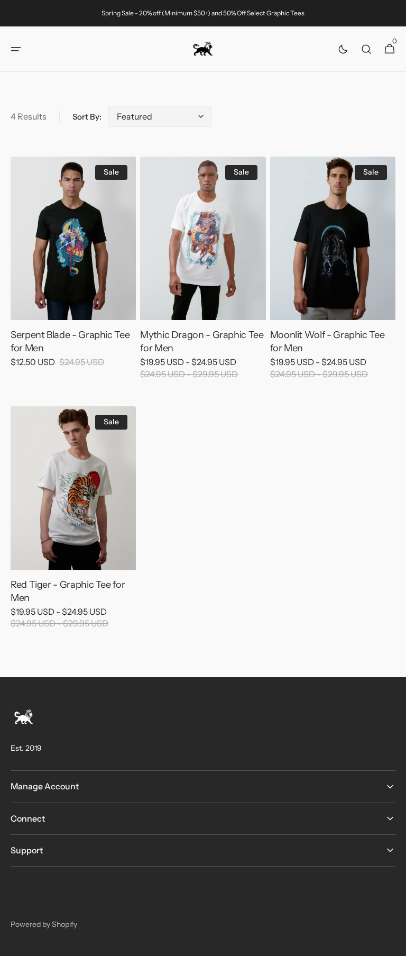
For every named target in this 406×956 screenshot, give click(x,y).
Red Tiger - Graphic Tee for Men (68, 591)
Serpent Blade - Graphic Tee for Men (70, 341)
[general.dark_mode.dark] (343, 49)
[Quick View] (38, 292)
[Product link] (73, 269)
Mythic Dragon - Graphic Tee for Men (201, 341)
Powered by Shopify (44, 924)
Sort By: (87, 117)
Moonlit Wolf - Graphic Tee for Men (327, 341)
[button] (15, 49)
